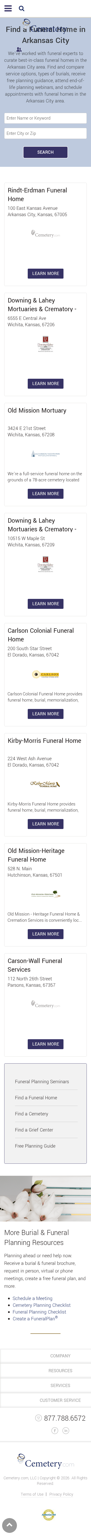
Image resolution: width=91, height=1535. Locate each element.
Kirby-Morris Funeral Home (44, 740)
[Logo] (51, 34)
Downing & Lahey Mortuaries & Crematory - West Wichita (42, 529)
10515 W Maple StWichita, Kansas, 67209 (31, 541)
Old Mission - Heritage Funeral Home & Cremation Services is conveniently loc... (45, 917)
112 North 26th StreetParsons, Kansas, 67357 (31, 982)
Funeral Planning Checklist (39, 1312)
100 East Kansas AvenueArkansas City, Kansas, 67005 (37, 211)
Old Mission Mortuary (37, 410)
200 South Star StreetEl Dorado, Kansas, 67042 (33, 651)
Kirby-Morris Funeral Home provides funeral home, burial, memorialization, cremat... (43, 810)
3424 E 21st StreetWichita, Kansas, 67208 (31, 431)
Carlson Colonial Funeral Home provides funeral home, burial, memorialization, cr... (45, 700)
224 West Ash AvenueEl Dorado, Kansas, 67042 (33, 761)
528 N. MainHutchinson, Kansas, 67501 (35, 872)
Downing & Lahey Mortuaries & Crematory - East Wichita (42, 309)
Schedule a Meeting (32, 1298)
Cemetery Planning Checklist (42, 1305)
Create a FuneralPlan (35, 1318)
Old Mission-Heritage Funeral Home (36, 855)
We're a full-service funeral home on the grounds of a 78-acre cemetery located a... (45, 480)
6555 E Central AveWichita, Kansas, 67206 (31, 321)
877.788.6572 (64, 1418)
